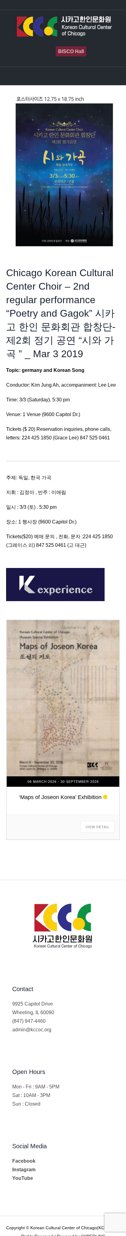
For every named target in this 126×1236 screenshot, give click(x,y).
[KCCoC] (63, 27)
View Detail (97, 827)
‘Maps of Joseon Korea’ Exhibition (60, 797)
